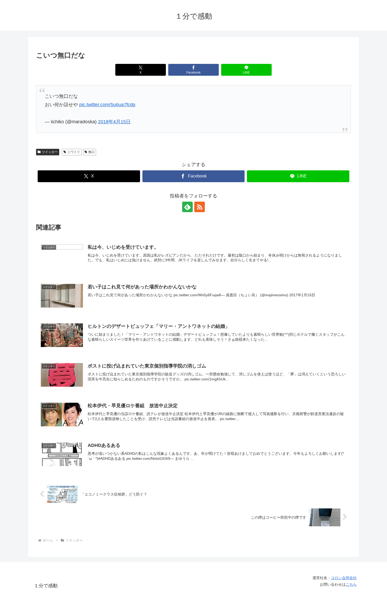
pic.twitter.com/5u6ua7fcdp (107, 104)
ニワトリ (73, 152)
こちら (351, 584)
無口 (91, 152)
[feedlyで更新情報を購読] (187, 207)
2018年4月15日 (114, 121)
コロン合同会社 (344, 578)
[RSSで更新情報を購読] (199, 207)
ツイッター (50, 152)
